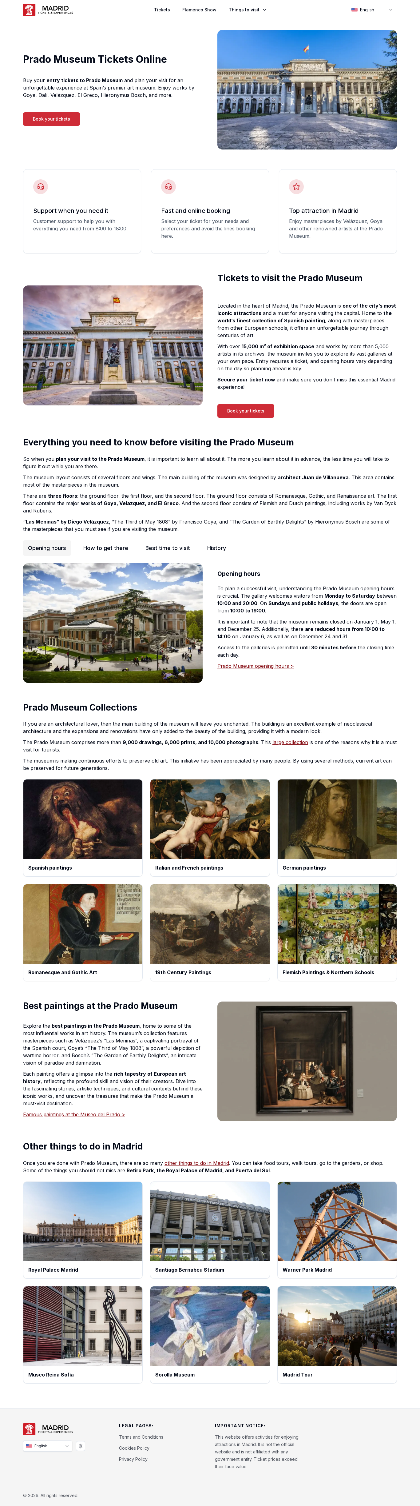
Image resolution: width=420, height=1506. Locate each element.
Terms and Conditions (141, 1437)
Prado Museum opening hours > (255, 666)
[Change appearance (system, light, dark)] (80, 1446)
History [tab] (216, 548)
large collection (290, 742)
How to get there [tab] (105, 548)
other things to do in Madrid (196, 1163)
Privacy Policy (133, 1459)
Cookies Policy (134, 1448)
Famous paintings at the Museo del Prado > (74, 1114)
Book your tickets (51, 119)
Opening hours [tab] (47, 548)
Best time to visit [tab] (167, 548)
